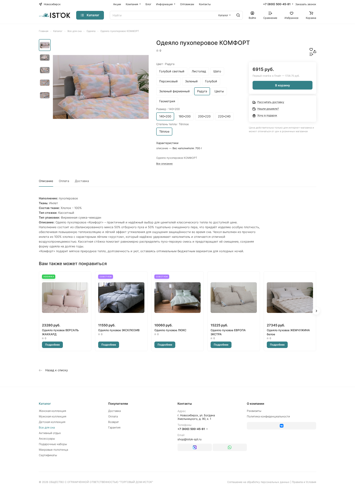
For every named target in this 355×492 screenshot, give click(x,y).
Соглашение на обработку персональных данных (258, 482)
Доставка (82, 181)
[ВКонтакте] (281, 425)
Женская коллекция (52, 411)
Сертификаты (48, 455)
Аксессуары (47, 438)
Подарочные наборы (53, 444)
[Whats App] (230, 447)
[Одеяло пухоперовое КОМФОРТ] (101, 87)
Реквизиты (254, 411)
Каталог (45, 403)
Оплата (64, 181)
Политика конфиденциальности (268, 416)
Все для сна (47, 427)
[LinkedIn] (195, 447)
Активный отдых (50, 433)
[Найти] (238, 15)
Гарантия (114, 427)
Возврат (113, 422)
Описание (46, 181)
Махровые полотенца (53, 449)
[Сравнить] (311, 54)
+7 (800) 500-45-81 (276, 4)
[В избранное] (311, 49)
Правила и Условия (304, 482)
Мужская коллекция (52, 416)
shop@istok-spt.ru (190, 439)
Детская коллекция (52, 422)
